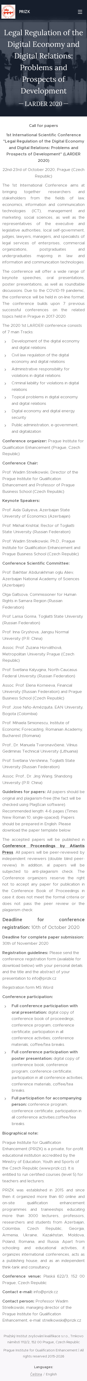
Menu (80, 11)
